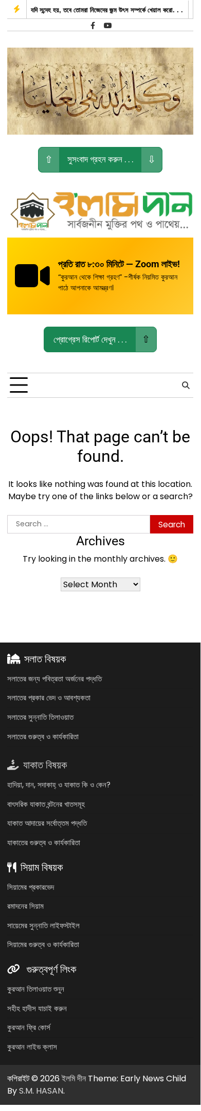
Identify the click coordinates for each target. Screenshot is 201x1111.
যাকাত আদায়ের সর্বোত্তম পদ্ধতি (47, 823)
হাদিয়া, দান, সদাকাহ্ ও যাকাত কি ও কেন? (59, 784)
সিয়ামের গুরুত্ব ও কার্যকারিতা (43, 944)
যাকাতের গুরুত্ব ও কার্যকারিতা (43, 842)
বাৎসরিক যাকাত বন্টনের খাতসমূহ (46, 804)
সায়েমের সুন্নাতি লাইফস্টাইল (43, 925)
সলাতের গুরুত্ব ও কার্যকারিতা (43, 736)
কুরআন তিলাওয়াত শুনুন (35, 989)
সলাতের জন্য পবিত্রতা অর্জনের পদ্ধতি (54, 678)
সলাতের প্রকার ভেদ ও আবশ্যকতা (48, 697)
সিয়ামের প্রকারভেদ (30, 887)
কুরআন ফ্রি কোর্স (28, 1027)
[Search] (185, 385)
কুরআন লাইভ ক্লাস (32, 1046)
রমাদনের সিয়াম (25, 906)
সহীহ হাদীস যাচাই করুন (37, 1008)
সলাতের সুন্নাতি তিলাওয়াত (40, 717)
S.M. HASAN (41, 1091)
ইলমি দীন (74, 1078)
